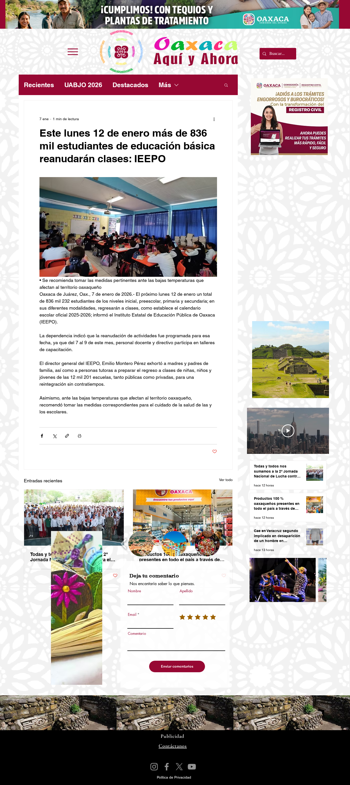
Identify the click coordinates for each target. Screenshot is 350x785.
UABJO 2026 (83, 85)
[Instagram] (154, 767)
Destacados (130, 85)
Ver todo (226, 480)
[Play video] (288, 430)
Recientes (39, 85)
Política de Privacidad (174, 777)
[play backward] (124, 543)
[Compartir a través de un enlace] (67, 435)
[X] (179, 767)
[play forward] (226, 543)
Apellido (186, 591)
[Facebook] (167, 767)
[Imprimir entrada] (79, 435)
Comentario (137, 633)
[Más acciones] (214, 119)
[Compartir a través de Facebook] (41, 435)
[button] (226, 85)
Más (165, 85)
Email (132, 614)
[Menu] (72, 51)
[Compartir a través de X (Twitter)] (54, 435)
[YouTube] (192, 767)
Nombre (134, 591)
